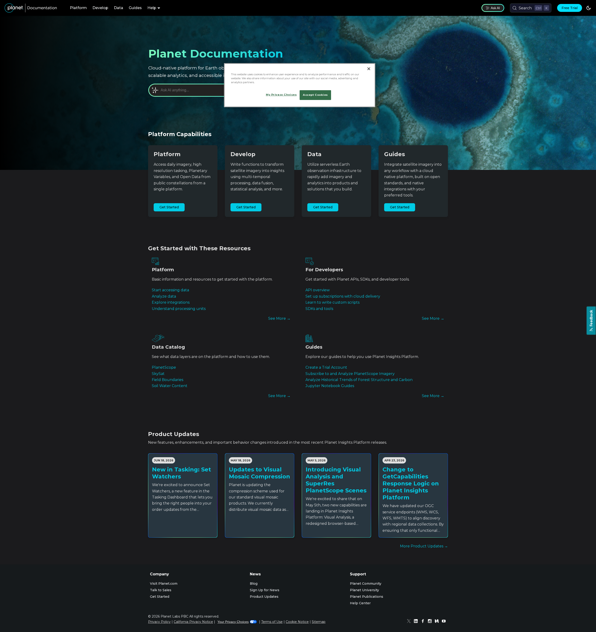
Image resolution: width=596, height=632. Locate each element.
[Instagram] (431, 622)
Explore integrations (171, 302)
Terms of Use (272, 622)
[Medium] (438, 622)
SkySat (158, 373)
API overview (317, 290)
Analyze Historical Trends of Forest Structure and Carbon (359, 380)
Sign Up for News (264, 590)
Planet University (364, 590)
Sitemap (318, 622)
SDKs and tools (319, 308)
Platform (78, 8)
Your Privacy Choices (233, 622)
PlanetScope (164, 367)
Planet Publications (366, 596)
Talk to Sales (160, 590)
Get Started (169, 207)
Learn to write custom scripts (332, 302)
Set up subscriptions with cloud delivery (342, 296)
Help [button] (151, 8)
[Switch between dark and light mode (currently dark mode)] (588, 8)
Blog (253, 583)
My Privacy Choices (281, 94)
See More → (279, 318)
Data (118, 8)
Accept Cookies (315, 94)
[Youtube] (445, 622)
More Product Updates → (424, 546)
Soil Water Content (169, 386)
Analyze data (164, 296)
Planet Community (365, 583)
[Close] (369, 69)
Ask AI (495, 8)
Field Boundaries (167, 380)
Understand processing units (179, 308)
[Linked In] (417, 622)
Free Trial (570, 8)
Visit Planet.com (163, 583)
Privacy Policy (159, 622)
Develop (100, 8)
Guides (135, 8)
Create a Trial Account (326, 367)
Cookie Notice (297, 622)
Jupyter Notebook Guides (329, 386)
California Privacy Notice (193, 622)
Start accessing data (170, 290)
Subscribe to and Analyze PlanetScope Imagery (350, 373)
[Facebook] (424, 622)
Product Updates (264, 596)
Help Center (360, 603)
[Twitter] (410, 622)
